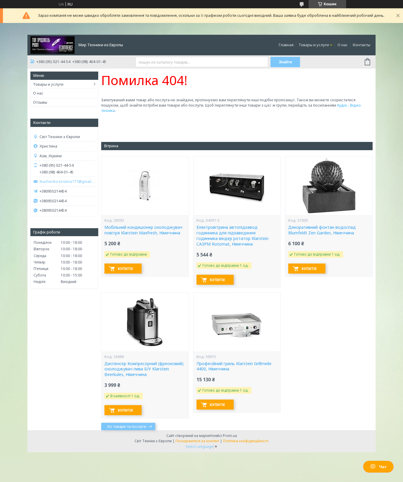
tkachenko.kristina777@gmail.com (67, 181)
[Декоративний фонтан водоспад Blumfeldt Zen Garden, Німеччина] (328, 185)
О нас (343, 44)
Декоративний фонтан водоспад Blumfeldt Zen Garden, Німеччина (322, 230)
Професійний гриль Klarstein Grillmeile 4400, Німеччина (233, 366)
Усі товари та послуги (126, 426)
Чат (382, 466)
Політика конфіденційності (245, 440)
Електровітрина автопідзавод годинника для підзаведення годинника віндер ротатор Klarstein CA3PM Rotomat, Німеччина (232, 236)
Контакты (361, 44)
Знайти (285, 62)
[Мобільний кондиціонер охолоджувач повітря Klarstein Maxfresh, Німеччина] (144, 185)
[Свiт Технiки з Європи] (52, 44)
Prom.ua (230, 435)
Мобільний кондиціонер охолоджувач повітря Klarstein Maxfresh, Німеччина (143, 230)
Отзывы (40, 102)
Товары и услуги (314, 44)
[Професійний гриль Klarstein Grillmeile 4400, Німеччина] (237, 322)
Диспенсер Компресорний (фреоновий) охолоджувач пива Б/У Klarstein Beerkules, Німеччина (144, 369)
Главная (286, 44)
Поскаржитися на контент (197, 440)
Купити (125, 268)
